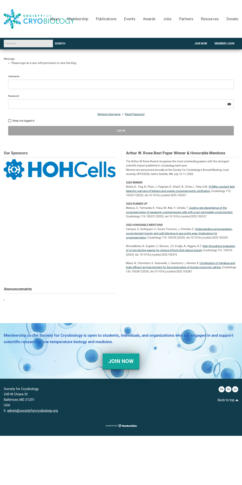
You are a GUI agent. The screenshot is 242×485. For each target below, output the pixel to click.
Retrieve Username (109, 114)
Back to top (226, 400)
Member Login (224, 43)
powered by (112, 425)
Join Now (200, 43)
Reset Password (134, 114)
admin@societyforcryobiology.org (32, 411)
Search (60, 43)
